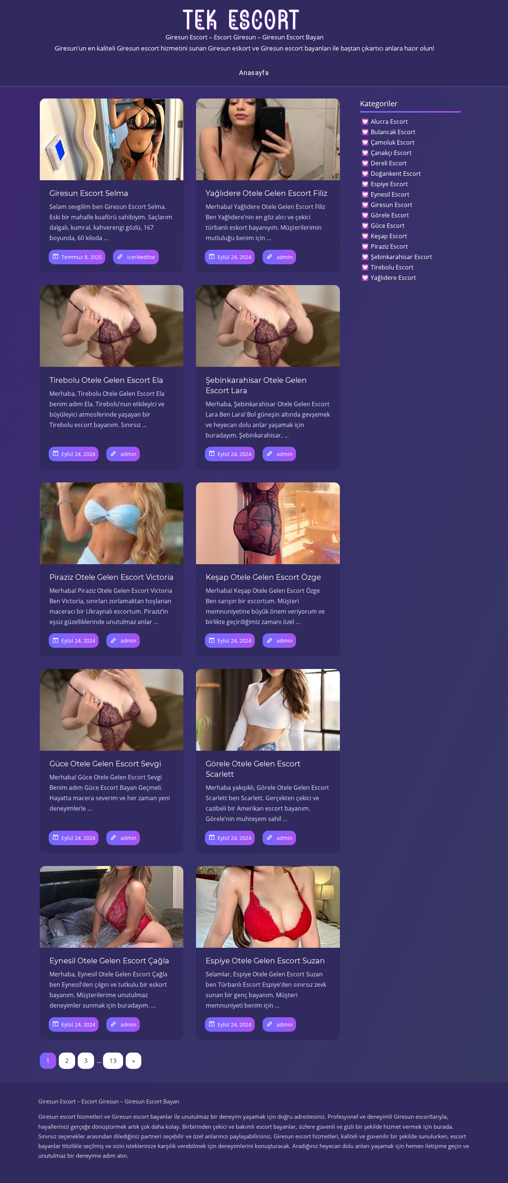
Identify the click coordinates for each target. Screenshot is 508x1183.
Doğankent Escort (396, 173)
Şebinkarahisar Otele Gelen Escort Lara (256, 385)
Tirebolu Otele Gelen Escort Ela (106, 380)
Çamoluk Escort (393, 142)
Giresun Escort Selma (88, 193)
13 (113, 1060)
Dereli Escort (389, 163)
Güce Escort (388, 226)
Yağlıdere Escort (393, 278)
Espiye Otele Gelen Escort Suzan (265, 960)
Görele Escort (390, 215)
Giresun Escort (391, 205)
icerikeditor (141, 257)
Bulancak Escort (393, 132)
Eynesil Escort (390, 194)
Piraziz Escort (389, 246)
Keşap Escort (389, 236)
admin (285, 257)
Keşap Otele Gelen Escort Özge (263, 577)
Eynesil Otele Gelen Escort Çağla (109, 960)
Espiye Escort (389, 184)
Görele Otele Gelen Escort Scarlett (253, 769)
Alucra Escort (389, 121)
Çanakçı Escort (391, 153)
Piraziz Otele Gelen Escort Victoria (111, 577)
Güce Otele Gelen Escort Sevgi (105, 763)
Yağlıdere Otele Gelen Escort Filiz (266, 193)
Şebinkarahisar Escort (401, 257)
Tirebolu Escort (392, 267)
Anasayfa (254, 73)
